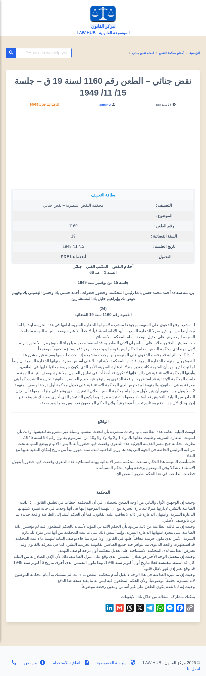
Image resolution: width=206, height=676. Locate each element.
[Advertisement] (103, 151)
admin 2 (105, 105)
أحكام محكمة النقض (171, 53)
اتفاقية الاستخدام (66, 663)
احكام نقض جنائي (143, 53)
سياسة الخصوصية (111, 663)
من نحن (30, 663)
